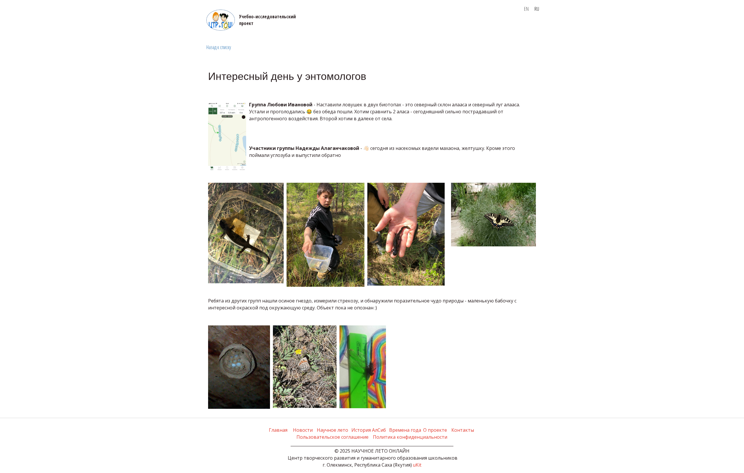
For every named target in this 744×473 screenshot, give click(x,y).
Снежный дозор (502, 26)
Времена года (302, 26)
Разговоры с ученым (405, 26)
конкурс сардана (454, 26)
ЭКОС (104, 26)
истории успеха (133, 26)
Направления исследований (56, 26)
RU (536, 8)
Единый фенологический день (194, 26)
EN (526, 8)
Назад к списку (218, 47)
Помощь (365, 26)
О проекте (247, 26)
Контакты (338, 26)
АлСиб (270, 26)
